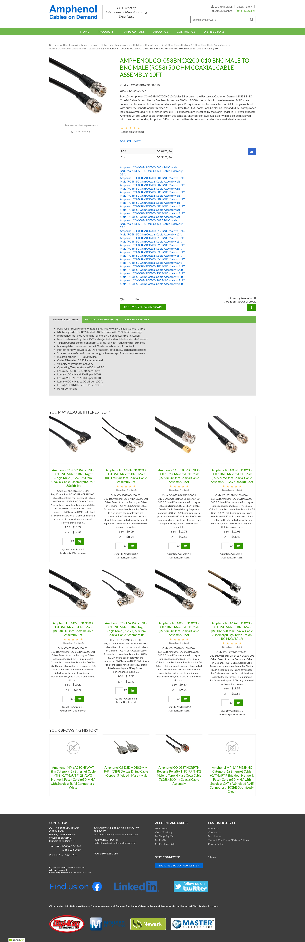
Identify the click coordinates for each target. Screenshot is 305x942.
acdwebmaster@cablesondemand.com (115, 842)
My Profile (160, 840)
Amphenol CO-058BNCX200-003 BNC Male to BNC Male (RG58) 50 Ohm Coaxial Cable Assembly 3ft (152, 193)
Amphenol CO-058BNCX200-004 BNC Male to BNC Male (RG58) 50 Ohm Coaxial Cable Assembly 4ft (152, 200)
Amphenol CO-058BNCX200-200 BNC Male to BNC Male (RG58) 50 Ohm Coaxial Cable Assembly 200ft (152, 282)
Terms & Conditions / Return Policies (228, 840)
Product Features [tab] (65, 319)
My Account (162, 828)
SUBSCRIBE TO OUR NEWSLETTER (179, 865)
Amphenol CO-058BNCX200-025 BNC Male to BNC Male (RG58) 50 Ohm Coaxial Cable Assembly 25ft (152, 246)
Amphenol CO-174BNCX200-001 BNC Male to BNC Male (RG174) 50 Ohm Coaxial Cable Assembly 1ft (126, 476)
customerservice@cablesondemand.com (116, 834)
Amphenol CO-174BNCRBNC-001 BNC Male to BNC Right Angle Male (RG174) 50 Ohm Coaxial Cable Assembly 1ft (126, 629)
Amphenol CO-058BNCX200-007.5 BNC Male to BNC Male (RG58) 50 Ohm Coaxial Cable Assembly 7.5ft (151, 224)
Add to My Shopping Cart (143, 307)
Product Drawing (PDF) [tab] (101, 319)
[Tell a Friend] (252, 151)
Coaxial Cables (153, 44)
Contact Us (186, 31)
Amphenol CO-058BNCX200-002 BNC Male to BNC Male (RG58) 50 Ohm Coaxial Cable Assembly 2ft (152, 186)
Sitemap (212, 857)
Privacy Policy (215, 843)
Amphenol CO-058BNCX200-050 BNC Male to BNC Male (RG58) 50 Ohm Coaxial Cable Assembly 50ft (152, 260)
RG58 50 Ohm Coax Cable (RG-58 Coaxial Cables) (76, 48)
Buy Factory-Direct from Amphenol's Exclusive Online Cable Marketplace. (89, 44)
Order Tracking (163, 832)
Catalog (137, 44)
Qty (122, 299)
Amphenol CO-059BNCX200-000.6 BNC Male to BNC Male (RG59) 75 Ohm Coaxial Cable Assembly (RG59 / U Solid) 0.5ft (232, 476)
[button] (246, 11)
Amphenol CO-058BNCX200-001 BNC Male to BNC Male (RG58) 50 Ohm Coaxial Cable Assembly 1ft (152, 179)
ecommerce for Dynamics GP (77, 872)
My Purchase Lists (165, 843)
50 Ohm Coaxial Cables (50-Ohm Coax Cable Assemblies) (196, 44)
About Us (160, 31)
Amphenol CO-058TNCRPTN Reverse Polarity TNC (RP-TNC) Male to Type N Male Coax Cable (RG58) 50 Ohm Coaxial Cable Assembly (179, 775)
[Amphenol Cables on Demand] (73, 12)
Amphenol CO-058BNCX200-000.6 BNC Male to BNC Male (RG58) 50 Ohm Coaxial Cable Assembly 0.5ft (151, 171)
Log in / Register (223, 6)
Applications (134, 31)
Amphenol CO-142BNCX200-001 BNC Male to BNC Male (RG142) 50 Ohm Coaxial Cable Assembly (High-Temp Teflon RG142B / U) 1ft (232, 631)
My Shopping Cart (165, 836)
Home (84, 31)
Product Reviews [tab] (137, 319)
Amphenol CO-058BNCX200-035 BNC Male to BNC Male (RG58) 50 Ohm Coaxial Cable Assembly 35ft (152, 253)
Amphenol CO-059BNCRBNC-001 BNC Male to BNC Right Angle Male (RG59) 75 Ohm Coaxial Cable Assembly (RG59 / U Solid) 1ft (73, 478)
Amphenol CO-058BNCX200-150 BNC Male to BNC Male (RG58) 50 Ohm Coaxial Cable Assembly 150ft (152, 274)
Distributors (214, 31)
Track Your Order (222, 11)
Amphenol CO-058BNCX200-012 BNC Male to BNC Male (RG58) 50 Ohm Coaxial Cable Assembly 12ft (152, 232)
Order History (244, 6)
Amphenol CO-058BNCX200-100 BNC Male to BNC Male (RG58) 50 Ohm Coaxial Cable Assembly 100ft (152, 267)
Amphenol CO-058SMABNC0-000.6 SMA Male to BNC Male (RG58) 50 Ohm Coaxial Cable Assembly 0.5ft (179, 476)
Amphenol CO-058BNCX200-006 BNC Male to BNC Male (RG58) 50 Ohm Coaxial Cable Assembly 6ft (152, 214)
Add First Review (130, 140)
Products (105, 31)
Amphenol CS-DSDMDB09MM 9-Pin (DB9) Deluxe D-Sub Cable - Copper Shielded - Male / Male (126, 771)
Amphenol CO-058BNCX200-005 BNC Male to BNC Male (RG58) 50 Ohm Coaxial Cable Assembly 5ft (152, 207)
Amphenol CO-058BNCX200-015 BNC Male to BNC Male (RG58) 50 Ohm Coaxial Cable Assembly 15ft (152, 239)
